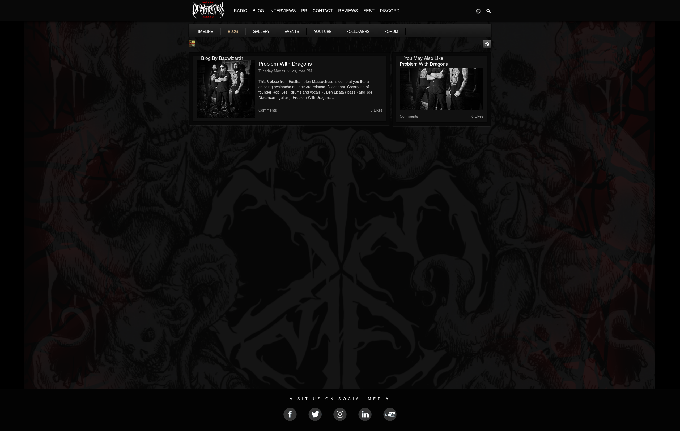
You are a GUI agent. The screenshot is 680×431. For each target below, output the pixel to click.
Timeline (204, 31)
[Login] (478, 10)
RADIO (240, 10)
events (291, 31)
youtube (323, 31)
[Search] (488, 10)
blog (233, 31)
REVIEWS (348, 10)
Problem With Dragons (285, 63)
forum (391, 31)
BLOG (258, 10)
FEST (369, 10)
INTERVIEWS (282, 10)
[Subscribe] (487, 43)
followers (357, 31)
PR (304, 10)
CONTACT (323, 10)
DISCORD (390, 10)
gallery (261, 31)
